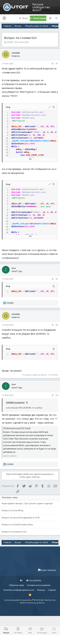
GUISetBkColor (18, 129)
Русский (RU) (35, 580)
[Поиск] (56, 18)
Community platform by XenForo (30, 600)
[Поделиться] (53, 64)
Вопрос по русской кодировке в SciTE (21, 517)
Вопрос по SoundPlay (12, 510)
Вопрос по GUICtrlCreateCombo (17, 524)
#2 (57, 278)
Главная (52, 590)
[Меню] (4, 18)
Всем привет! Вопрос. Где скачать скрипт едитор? (27, 503)
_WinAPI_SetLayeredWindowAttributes (30, 141)
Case (22, 155)
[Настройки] (21, 580)
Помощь (41, 590)
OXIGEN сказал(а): (15, 402)
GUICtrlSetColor (19, 138)
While (14, 146)
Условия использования (38, 585)
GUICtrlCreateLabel (21, 132)
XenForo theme (26, 603)
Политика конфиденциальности (18, 590)
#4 (57, 395)
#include (15, 112)
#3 (57, 325)
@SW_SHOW (29, 144)
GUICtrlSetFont (19, 135)
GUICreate (30, 126)
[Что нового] (50, 18)
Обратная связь (16, 585)
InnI (14, 268)
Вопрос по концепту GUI (14, 531)
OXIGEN (9, 42)
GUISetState (17, 144)
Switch (19, 152)
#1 (57, 63)
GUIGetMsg (30, 149)
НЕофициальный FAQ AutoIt (17, 428)
